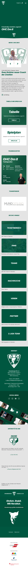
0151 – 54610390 (7, 181)
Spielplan (14, 140)
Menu (25, 3)
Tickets (18, 3)
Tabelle (14, 120)
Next (17, 63)
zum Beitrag (6, 94)
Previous (10, 63)
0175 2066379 (16, 378)
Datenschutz (16, 532)
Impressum (11, 532)
